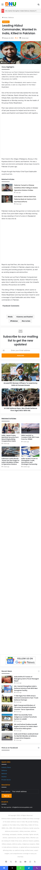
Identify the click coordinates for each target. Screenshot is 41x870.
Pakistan (14, 321)
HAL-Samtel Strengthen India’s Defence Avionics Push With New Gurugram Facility (26, 688)
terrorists (26, 321)
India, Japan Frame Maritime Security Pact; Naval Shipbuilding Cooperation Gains (10, 438)
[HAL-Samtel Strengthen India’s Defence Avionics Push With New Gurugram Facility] (7, 689)
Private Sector (6, 779)
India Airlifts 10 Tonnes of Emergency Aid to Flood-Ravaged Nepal (26, 679)
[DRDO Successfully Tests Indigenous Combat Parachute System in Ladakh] (7, 717)
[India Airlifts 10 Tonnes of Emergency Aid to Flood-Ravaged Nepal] (7, 679)
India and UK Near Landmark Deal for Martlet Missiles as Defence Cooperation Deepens (26, 736)
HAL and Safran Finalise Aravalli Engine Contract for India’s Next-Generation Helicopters (26, 726)
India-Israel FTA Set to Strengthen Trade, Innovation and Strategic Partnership (29, 461)
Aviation (4, 776)
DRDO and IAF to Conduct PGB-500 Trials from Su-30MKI (30, 437)
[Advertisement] (20, 137)
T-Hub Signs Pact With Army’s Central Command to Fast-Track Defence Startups (26, 698)
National (4, 773)
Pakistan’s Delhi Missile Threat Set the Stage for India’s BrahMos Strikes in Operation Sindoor (10, 461)
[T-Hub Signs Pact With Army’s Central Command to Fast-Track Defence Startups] (7, 698)
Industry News (6, 767)
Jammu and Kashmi (25, 317)
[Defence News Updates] (10, 4)
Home (5, 17)
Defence (11, 17)
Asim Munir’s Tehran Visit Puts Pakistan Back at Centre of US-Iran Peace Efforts (25, 199)
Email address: (6, 791)
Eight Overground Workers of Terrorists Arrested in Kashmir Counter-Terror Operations (25, 707)
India (11, 317)
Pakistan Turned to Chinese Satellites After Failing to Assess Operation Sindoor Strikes (26, 187)
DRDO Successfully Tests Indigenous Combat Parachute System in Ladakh (25, 717)
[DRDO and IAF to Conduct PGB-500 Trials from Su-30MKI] (30, 428)
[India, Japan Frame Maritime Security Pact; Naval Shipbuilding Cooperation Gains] (11, 428)
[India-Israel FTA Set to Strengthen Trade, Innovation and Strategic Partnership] (30, 452)
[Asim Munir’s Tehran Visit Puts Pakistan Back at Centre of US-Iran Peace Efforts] (7, 199)
